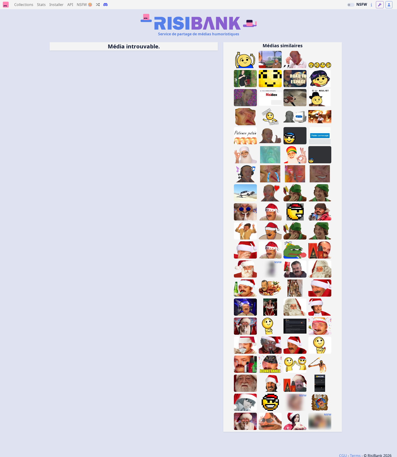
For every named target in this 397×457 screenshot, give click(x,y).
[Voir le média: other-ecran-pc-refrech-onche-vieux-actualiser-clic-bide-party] (245, 192)
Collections (23, 4)
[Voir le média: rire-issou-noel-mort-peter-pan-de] (295, 231)
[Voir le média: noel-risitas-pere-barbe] (245, 269)
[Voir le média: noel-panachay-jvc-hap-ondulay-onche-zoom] (270, 78)
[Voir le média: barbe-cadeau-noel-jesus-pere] (295, 307)
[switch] (350, 5)
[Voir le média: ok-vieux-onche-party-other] (270, 135)
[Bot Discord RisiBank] (105, 4)
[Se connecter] (389, 4)
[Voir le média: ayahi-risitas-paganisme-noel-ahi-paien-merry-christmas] (245, 250)
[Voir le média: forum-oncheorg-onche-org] (319, 383)
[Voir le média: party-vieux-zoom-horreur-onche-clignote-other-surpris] (295, 173)
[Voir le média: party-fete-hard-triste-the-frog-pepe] (295, 250)
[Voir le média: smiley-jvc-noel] (270, 402)
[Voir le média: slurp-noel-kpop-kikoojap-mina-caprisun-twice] (295, 421)
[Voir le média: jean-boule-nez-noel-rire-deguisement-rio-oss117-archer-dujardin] (295, 192)
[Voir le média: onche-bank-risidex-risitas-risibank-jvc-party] (270, 97)
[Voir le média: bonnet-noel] (270, 211)
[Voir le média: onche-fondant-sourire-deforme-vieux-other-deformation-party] (319, 173)
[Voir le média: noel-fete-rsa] (245, 288)
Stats (41, 4)
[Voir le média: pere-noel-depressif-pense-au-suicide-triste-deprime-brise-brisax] (245, 383)
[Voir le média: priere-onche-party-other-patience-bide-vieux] (245, 135)
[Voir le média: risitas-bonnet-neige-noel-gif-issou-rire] (270, 250)
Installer (56, 4)
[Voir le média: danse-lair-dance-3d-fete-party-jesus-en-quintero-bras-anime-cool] (245, 231)
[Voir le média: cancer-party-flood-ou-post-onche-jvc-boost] (319, 135)
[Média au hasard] (98, 4)
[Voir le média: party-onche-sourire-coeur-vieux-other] (270, 192)
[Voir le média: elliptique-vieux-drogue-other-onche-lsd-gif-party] (245, 97)
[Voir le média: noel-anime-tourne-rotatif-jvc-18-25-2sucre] (295, 211)
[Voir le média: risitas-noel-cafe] (245, 345)
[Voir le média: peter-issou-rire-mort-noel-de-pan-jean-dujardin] (319, 231)
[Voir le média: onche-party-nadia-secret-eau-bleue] (319, 78)
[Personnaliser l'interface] (380, 4)
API (70, 4)
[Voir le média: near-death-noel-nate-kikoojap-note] (245, 402)
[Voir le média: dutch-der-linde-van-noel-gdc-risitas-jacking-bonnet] (270, 383)
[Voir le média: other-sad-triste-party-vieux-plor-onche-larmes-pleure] (270, 173)
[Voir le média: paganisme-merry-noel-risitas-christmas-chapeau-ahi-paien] (319, 288)
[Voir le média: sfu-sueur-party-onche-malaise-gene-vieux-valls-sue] (295, 59)
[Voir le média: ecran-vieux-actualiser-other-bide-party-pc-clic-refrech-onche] (295, 116)
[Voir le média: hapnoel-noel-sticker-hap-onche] (319, 154)
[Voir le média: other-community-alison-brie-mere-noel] (270, 307)
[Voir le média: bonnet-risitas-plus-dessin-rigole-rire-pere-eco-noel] (270, 231)
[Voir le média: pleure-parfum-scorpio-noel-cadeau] (295, 269)
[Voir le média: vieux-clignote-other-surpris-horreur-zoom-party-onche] (270, 154)
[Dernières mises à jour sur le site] (371, 4)
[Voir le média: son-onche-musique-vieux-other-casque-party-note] (245, 173)
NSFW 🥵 (84, 4)
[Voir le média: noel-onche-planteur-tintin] (270, 59)
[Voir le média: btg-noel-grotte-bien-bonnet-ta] (319, 402)
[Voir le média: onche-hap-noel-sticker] (295, 135)
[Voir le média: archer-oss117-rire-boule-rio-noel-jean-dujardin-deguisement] (319, 192)
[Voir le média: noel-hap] (295, 364)
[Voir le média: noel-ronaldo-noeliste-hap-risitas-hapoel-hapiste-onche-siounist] (319, 97)
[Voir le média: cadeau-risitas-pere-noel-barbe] (319, 269)
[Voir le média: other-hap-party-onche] (319, 59)
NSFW (361, 4)
